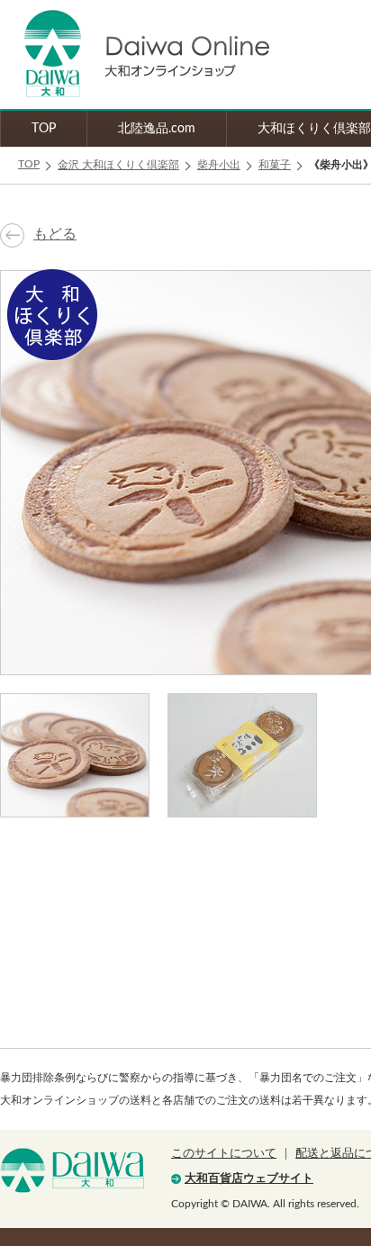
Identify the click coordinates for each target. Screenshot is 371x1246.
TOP (44, 128)
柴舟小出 (218, 164)
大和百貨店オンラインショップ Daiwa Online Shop (135, 54)
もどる (55, 234)
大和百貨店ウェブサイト (249, 1179)
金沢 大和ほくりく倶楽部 (118, 164)
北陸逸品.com (156, 128)
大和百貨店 (72, 1170)
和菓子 (274, 164)
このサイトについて (223, 1154)
